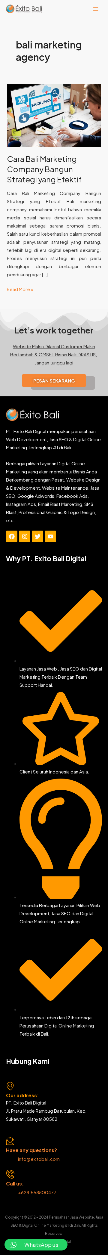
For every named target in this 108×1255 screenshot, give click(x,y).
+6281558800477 (37, 1192)
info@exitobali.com (39, 1159)
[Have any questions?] (10, 1141)
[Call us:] (10, 1174)
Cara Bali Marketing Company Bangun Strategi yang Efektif (44, 169)
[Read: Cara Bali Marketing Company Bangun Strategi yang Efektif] (54, 115)
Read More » (20, 288)
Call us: (15, 1183)
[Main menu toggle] (95, 8)
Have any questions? (31, 1150)
